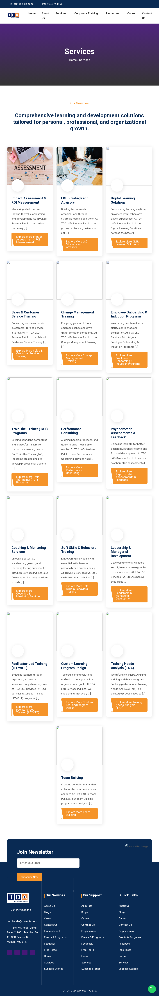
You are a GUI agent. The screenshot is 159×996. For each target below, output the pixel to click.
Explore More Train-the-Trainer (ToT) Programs (28, 479)
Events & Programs (55, 937)
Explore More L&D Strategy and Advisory (77, 244)
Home (32, 13)
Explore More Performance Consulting (74, 470)
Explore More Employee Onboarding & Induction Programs (128, 359)
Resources (112, 13)
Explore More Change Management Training (79, 358)
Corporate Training (86, 13)
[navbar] (13, 15)
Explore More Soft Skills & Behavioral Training (77, 588)
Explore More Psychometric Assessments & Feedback (126, 475)
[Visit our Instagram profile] (145, 3)
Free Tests (50, 949)
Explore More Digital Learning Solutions (128, 243)
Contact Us (147, 16)
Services (60, 13)
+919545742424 (21, 910)
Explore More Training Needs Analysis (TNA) (129, 705)
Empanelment (52, 931)
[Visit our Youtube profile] (141, 3)
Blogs (47, 912)
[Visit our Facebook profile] (136, 3)
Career (131, 13)
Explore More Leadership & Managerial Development (124, 594)
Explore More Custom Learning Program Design (79, 705)
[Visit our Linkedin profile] (150, 3)
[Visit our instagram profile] (26, 952)
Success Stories (53, 968)
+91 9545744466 (52, 3)
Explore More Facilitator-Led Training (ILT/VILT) (27, 709)
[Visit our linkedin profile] (33, 952)
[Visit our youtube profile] (18, 952)
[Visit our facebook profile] (10, 952)
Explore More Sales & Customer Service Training (29, 353)
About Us (45, 16)
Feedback (49, 943)
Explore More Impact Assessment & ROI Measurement (29, 239)
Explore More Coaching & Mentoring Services (28, 593)
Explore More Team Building (78, 813)
